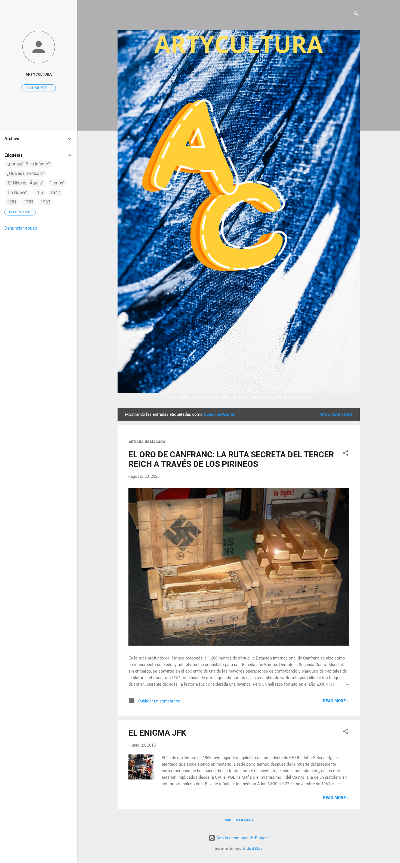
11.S (39, 192)
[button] (345, 454)
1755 (28, 202)
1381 (12, 202)
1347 (55, 192)
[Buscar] (356, 15)
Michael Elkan (252, 848)
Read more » (336, 700)
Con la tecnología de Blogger (242, 838)
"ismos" (57, 183)
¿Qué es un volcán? (25, 173)
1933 (45, 202)
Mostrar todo (336, 414)
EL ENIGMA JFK (157, 733)
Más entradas (238, 820)
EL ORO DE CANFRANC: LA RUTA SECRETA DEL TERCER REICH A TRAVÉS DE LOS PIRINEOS (231, 459)
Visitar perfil (38, 88)
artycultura (39, 74)
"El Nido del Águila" (25, 183)
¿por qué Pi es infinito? (28, 164)
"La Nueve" (17, 192)
